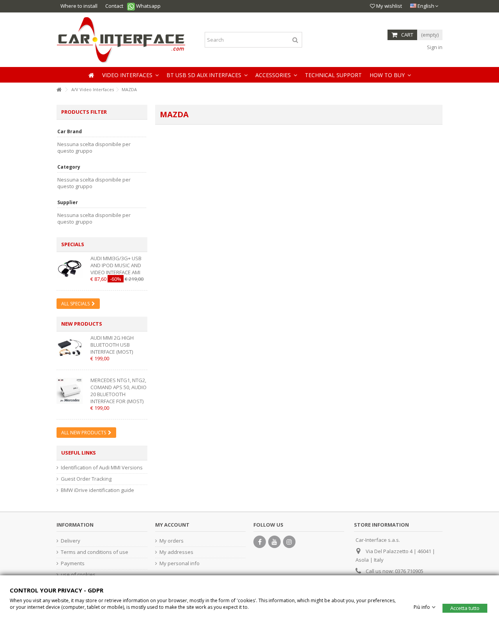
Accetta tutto (465, 607)
